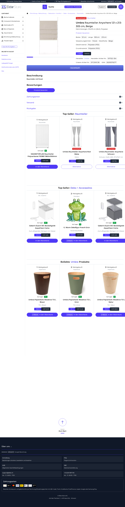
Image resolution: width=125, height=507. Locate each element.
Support (102, 7)
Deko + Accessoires (69, 13)
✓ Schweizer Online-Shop (14, 1)
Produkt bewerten (41, 90)
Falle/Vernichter (6, 59)
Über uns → (7, 446)
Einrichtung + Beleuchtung (38, 13)
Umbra (86, 58)
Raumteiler (80, 13)
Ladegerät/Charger (7, 63)
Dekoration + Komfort (55, 13)
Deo (3, 71)
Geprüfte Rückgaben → (9, 46)
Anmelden (112, 7)
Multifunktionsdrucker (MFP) (10, 67)
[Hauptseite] (22, 6)
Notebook (5, 55)
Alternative (77, 167)
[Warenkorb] (120, 6)
